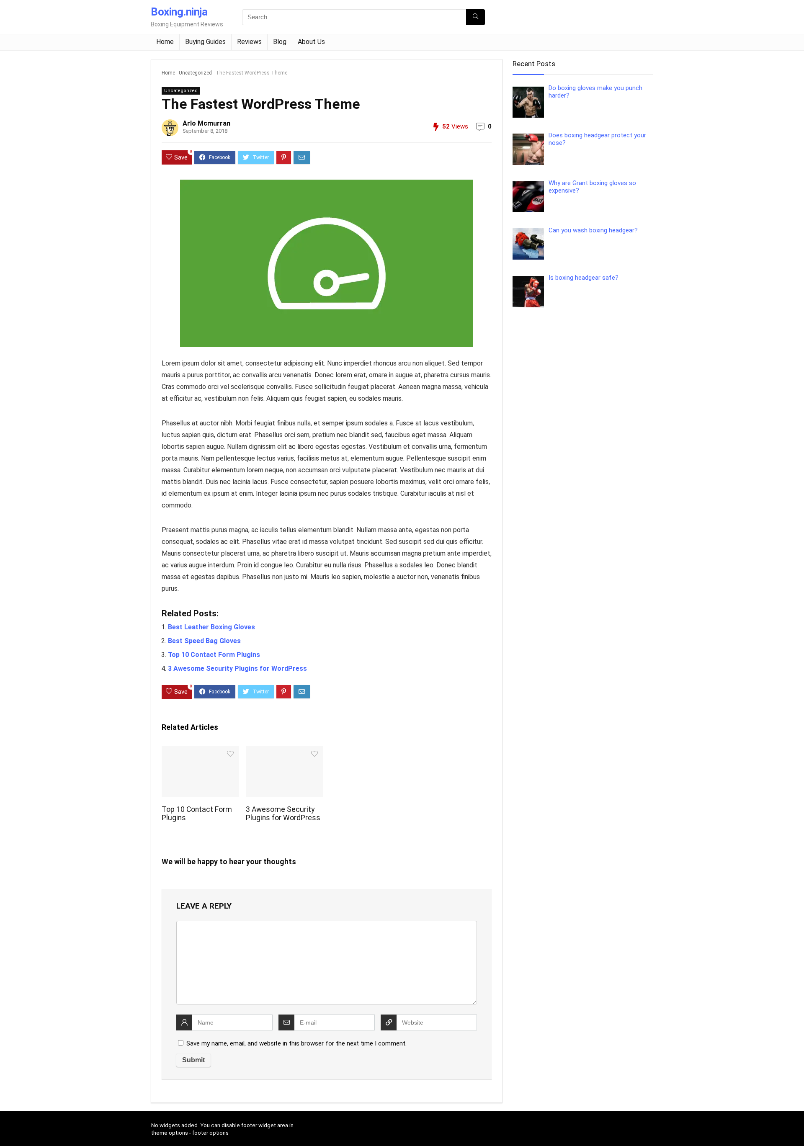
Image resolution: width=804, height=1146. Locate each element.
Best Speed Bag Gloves (204, 641)
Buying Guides (205, 42)
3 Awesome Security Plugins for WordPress (237, 668)
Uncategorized (195, 73)
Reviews (249, 42)
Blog (279, 42)
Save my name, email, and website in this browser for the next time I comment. (296, 1043)
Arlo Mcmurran (206, 123)
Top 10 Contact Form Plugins (214, 655)
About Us (311, 42)
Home (165, 42)
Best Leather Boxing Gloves (211, 627)
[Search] (475, 17)
